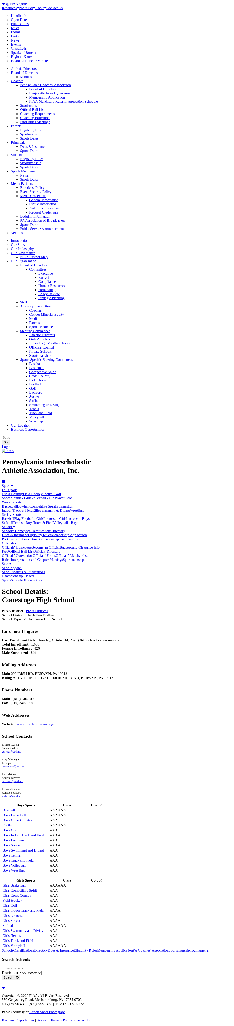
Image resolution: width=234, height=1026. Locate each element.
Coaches (17, 81)
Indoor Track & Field (17, 510)
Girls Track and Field (18, 941)
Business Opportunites (18, 1020)
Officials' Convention (17, 555)
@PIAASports (16, 4)
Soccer (34, 396)
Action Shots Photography (48, 1012)
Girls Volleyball (14, 946)
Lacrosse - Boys (78, 519)
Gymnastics (64, 506)
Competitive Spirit (42, 372)
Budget (43, 277)
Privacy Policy (61, 1020)
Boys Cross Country (17, 820)
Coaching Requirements (37, 114)
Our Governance (23, 253)
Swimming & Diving (44, 405)
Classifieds (19, 48)
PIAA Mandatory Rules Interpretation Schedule (63, 101)
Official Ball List (32, 110)
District (7, 973)
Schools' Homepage (16, 531)
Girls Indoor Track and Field (23, 910)
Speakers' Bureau (23, 53)
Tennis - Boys (23, 523)
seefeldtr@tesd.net (12, 796)
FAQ (5, 551)
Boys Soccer (12, 845)
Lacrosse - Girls (54, 519)
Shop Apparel (12, 568)
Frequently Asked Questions (49, 93)
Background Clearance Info (80, 547)
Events (16, 44)
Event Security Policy (35, 192)
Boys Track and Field (18, 860)
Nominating (47, 290)
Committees (37, 269)
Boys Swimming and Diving (23, 850)
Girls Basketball (14, 885)
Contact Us (54, 8)
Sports (6, 486)
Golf (32, 388)
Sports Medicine (23, 171)
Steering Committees (35, 331)
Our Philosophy (22, 249)
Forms (15, 32)
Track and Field (40, 413)
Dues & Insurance (33, 146)
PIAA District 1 (37, 611)
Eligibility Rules (31, 130)
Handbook (18, 16)
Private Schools (40, 351)
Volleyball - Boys (65, 523)
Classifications (41, 531)
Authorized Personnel (45, 208)
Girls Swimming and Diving (23, 930)
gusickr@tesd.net (11, 751)
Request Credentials (43, 212)
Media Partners (22, 183)
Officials (8, 543)
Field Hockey (39, 380)
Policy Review (49, 294)
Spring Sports (11, 514)
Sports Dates (29, 138)
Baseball (35, 364)
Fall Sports (9, 490)
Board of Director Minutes (30, 61)
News (15, 40)
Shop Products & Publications (23, 572)
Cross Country (39, 376)
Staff (23, 302)
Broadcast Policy (32, 188)
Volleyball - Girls (43, 498)
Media (33, 318)
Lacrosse (35, 392)
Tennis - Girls (21, 498)
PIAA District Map (34, 257)
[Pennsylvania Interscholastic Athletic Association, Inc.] (8, 451)
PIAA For (26, 8)
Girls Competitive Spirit (20, 890)
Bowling (23, 506)
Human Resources (51, 286)
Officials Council (41, 347)
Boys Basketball (14, 815)
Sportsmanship (30, 105)
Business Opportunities (27, 429)
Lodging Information (35, 216)
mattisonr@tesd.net (12, 781)
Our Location (20, 425)
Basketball (36, 368)
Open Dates (19, 20)
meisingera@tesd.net (13, 766)
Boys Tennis (12, 855)
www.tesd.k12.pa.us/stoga (36, 724)
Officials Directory (46, 551)
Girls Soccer (11, 920)
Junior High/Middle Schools (49, 343)
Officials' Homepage (17, 547)
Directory (58, 531)
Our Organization (23, 261)
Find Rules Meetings (35, 122)
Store (5, 564)
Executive (45, 273)
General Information (43, 200)
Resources (9, 8)
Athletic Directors (24, 68)
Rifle (36, 510)
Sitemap (42, 1020)
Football (35, 384)
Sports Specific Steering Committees (46, 360)
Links (15, 36)
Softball (34, 401)
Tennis (34, 409)
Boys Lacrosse (13, 840)
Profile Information (43, 204)
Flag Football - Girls (28, 519)
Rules (15, 28)
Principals (18, 142)
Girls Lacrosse (13, 915)
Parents (16, 126)
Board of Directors (24, 73)
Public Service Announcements (42, 229)
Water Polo (64, 498)
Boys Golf (10, 830)
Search (10, 977)
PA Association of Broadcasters (42, 220)
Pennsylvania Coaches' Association (45, 85)
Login (6, 447)
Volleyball (36, 417)
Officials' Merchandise (72, 555)
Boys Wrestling (14, 870)
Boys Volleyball (14, 865)
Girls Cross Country (17, 895)
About (39, 8)
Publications (20, 24)
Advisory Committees (36, 306)
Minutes (26, 77)
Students (17, 155)
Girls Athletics (39, 339)
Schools (7, 527)
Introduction (20, 240)
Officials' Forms (44, 555)
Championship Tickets (18, 576)
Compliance (47, 282)
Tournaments (68, 539)
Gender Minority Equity (46, 314)
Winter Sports (11, 502)
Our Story (18, 245)
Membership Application (47, 97)
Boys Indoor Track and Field (23, 835)
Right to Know (22, 57)
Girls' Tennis (12, 935)
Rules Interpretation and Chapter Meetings (32, 560)
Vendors (17, 233)
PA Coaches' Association (20, 539)
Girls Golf (10, 905)
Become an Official (46, 547)
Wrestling (36, 421)
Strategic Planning (51, 298)
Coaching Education (35, 118)
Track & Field (43, 523)
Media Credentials (33, 196)
